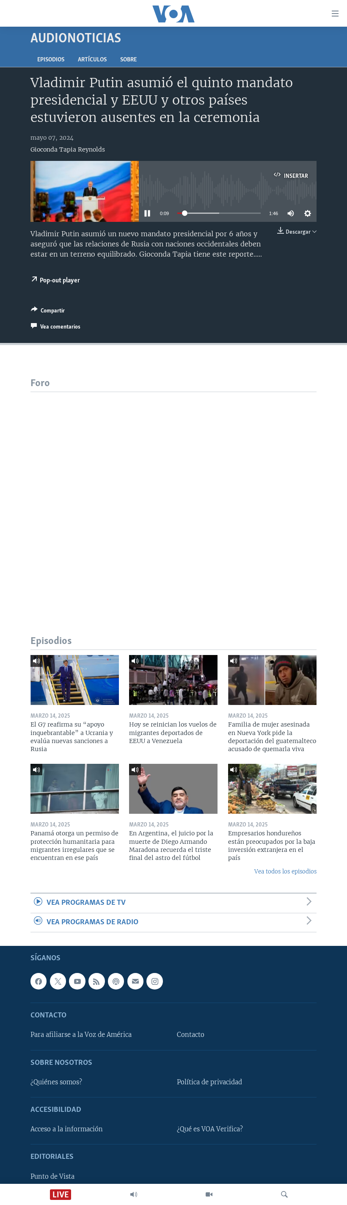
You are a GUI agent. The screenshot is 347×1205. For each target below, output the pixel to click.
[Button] (48, 312)
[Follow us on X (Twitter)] (58, 981)
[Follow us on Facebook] (38, 981)
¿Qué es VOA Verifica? (210, 1129)
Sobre (128, 60)
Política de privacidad (209, 1082)
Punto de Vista (52, 1176)
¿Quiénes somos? (56, 1082)
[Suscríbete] (135, 981)
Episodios (50, 60)
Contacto (190, 1035)
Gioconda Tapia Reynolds (67, 149)
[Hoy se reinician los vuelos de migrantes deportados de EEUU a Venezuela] (173, 680)
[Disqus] (173, 498)
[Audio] (133, 1194)
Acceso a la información (66, 1129)
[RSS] (96, 981)
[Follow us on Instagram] (154, 981)
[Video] (209, 1194)
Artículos (92, 60)
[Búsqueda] (284, 1194)
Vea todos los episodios (285, 871)
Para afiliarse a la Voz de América (81, 1035)
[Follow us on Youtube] (77, 981)
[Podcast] (116, 981)
